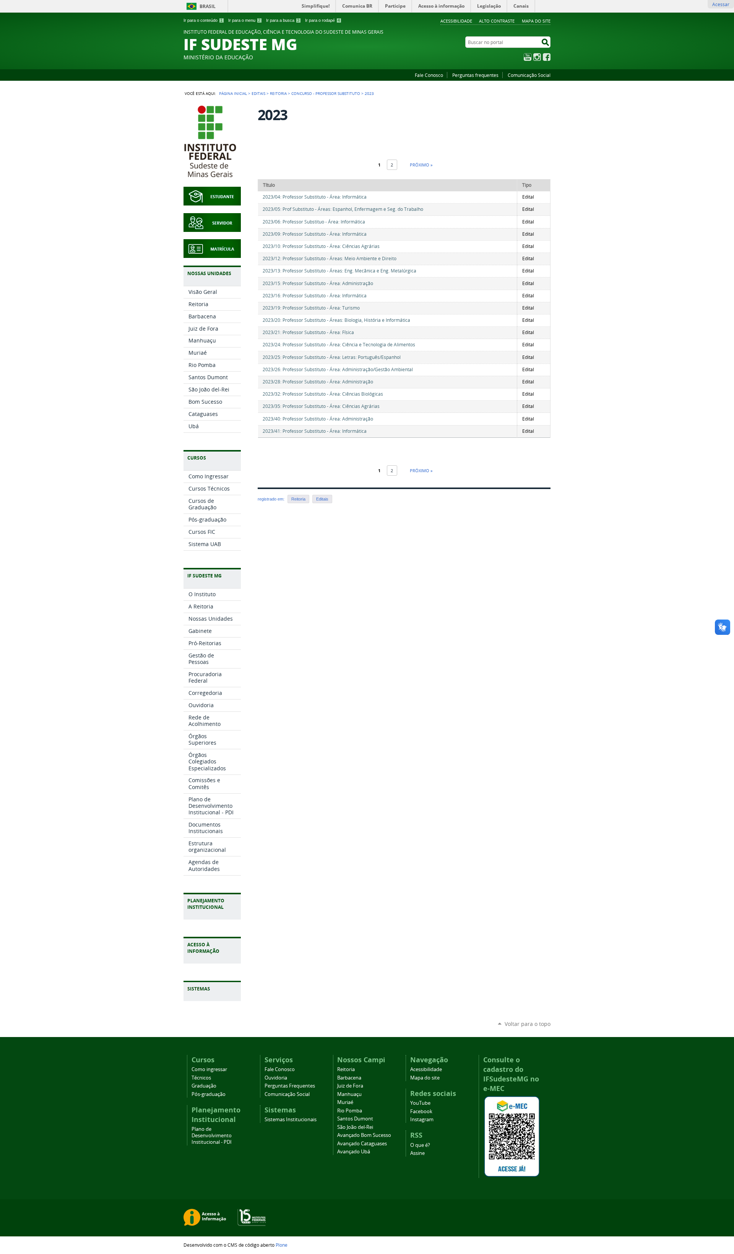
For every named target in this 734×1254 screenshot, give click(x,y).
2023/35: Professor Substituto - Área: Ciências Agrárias (321, 406)
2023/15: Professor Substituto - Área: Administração (318, 283)
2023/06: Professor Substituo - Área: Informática (314, 222)
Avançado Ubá (353, 1151)
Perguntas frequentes (475, 75)
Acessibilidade (456, 21)
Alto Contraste (497, 21)
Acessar (720, 4)
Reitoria (278, 93)
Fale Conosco (429, 75)
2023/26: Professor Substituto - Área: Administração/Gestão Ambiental (338, 369)
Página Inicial (233, 93)
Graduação (204, 1086)
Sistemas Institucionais (291, 1119)
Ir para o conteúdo (203, 20)
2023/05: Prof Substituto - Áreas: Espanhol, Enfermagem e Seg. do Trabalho (343, 209)
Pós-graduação (209, 1094)
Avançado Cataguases (362, 1143)
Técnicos (201, 1078)
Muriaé (345, 1102)
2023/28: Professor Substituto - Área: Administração (318, 381)
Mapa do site (536, 21)
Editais (258, 93)
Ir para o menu (244, 20)
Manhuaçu (349, 1094)
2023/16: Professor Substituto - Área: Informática (315, 295)
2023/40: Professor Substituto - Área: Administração (318, 419)
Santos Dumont (355, 1118)
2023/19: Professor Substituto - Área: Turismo (311, 308)
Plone (281, 1245)
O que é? (420, 1145)
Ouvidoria (276, 1078)
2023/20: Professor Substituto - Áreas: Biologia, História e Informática (336, 320)
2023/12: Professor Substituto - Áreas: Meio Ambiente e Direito (329, 258)
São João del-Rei (355, 1127)
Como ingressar (209, 1069)
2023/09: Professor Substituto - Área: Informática (315, 234)
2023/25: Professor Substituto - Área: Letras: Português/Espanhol (332, 357)
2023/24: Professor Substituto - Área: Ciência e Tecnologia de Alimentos (339, 344)
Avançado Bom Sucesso (364, 1135)
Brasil (208, 6)
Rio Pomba (349, 1110)
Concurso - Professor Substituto (325, 93)
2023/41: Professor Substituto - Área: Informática (315, 431)
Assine (417, 1153)
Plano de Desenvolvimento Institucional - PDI (212, 1135)
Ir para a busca (282, 20)
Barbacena (349, 1078)
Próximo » (421, 165)
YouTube (527, 57)
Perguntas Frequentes (290, 1086)
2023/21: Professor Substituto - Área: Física (308, 332)
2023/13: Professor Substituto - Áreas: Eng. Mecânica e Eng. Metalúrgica (339, 270)
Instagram (537, 57)
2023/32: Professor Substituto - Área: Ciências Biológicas (323, 394)
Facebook (546, 57)
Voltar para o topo (527, 1023)
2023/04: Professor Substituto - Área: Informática (315, 197)
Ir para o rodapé (322, 20)
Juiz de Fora (350, 1086)
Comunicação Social (529, 75)
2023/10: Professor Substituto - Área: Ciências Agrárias (321, 246)
